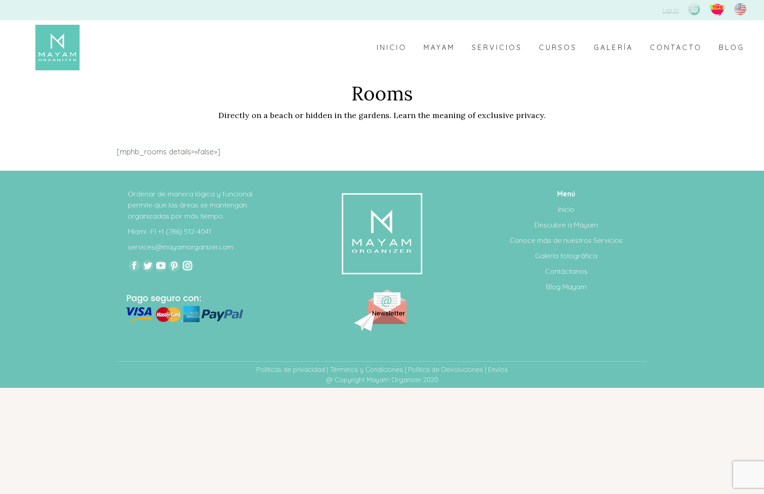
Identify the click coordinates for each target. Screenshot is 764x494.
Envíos (498, 369)
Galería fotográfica (566, 255)
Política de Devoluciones (445, 369)
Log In (670, 10)
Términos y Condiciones (366, 369)
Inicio (566, 209)
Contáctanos (566, 271)
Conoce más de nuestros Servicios (566, 240)
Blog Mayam (566, 286)
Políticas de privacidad (290, 369)
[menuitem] (392, 47)
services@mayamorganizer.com (180, 246)
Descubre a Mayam (566, 224)
